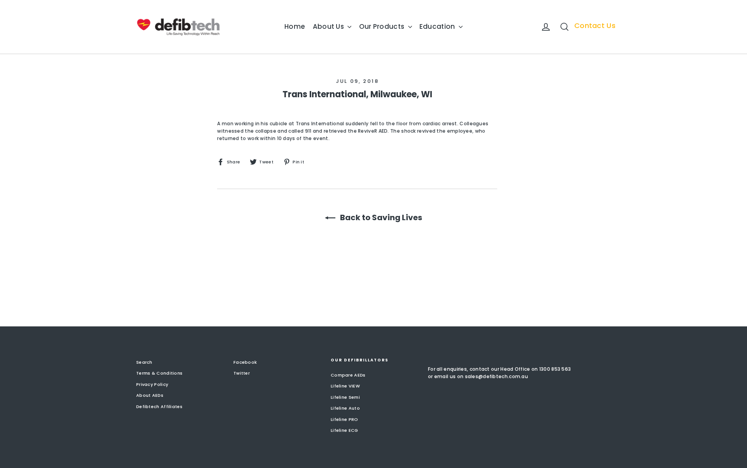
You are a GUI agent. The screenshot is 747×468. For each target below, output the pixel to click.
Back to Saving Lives (380, 217)
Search (144, 362)
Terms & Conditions (159, 373)
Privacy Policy (152, 384)
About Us (329, 26)
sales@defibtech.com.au (496, 376)
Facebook (245, 362)
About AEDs (149, 395)
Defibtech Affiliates (159, 406)
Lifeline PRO (344, 419)
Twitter (241, 373)
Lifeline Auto (345, 408)
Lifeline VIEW (345, 386)
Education (438, 26)
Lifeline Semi (345, 397)
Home (294, 26)
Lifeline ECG (344, 430)
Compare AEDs (348, 375)
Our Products (382, 26)
